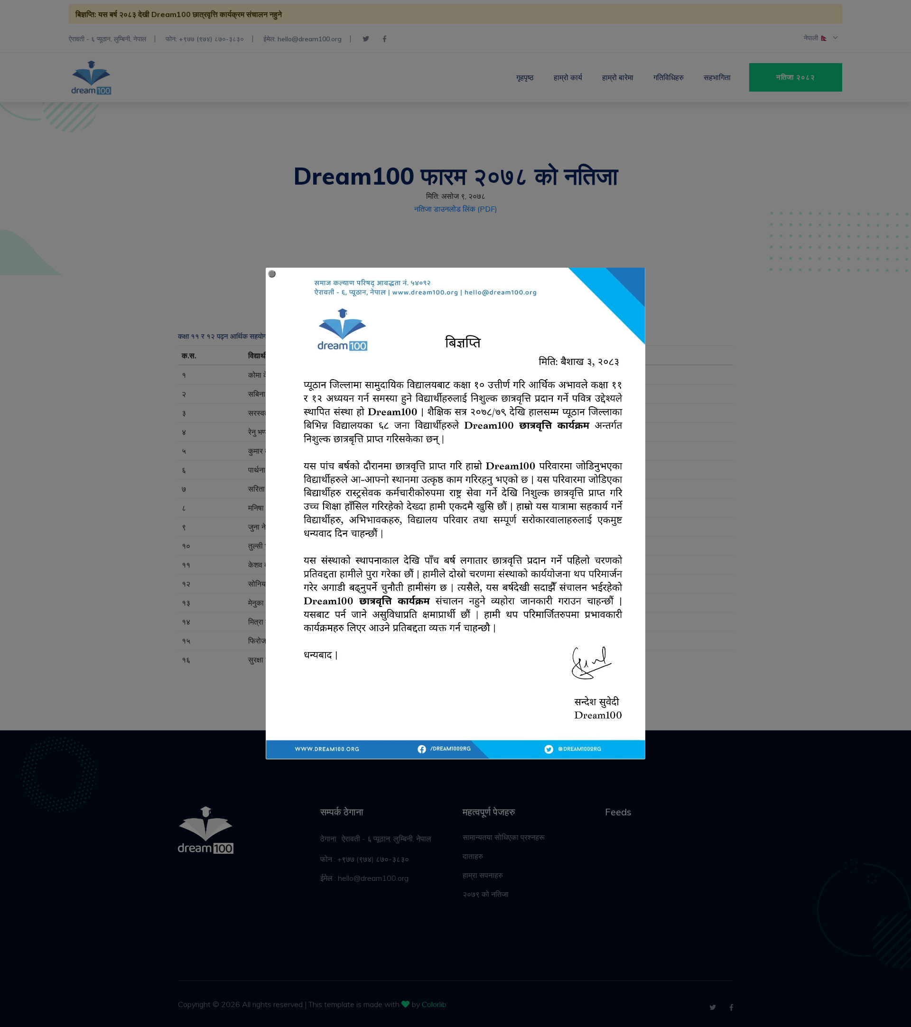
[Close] (272, 274)
